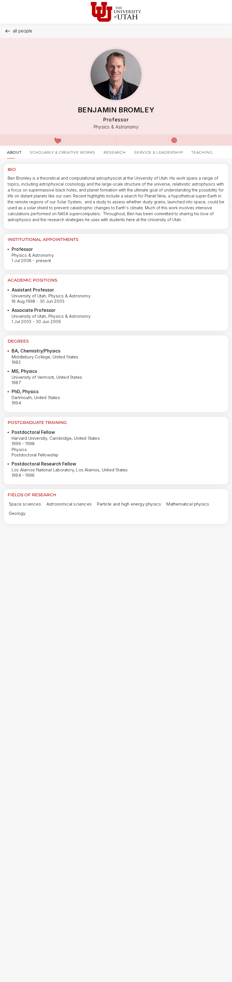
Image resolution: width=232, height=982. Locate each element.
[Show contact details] (58, 140)
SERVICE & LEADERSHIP (158, 152)
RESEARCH (115, 152)
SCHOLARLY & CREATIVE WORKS (62, 152)
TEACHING (201, 152)
